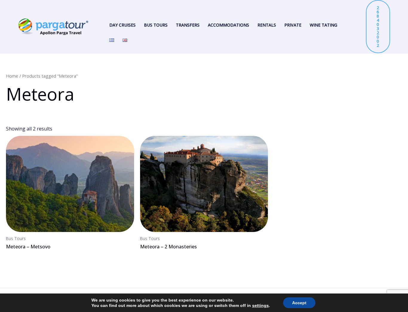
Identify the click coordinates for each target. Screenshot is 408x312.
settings (260, 305)
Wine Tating (323, 25)
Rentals (266, 25)
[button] (378, 26)
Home (12, 76)
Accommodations (228, 25)
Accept (299, 302)
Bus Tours (156, 25)
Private (292, 25)
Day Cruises (122, 25)
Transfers (188, 25)
